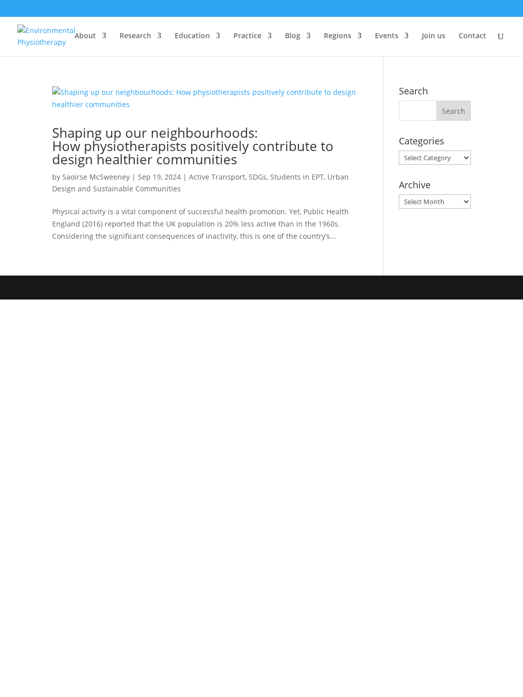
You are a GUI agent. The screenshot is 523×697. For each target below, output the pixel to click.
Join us (433, 36)
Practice (247, 36)
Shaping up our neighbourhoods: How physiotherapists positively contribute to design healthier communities (193, 145)
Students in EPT (297, 177)
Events (386, 36)
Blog (292, 36)
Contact (472, 36)
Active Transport (217, 177)
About (85, 36)
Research (135, 36)
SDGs (258, 177)
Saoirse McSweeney (96, 177)
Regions (337, 36)
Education (192, 36)
